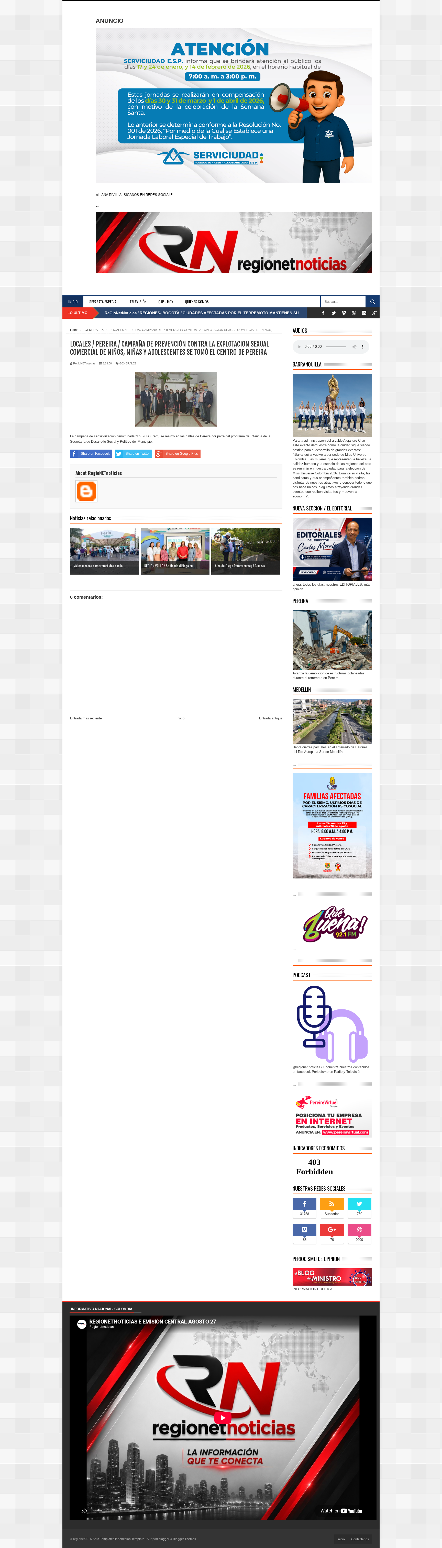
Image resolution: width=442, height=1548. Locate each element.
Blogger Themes (184, 1539)
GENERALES (127, 363)
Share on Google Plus (181, 453)
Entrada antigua (270, 718)
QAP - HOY (165, 301)
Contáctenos (360, 1539)
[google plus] (374, 312)
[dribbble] (354, 312)
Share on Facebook (95, 453)
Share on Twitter (138, 453)
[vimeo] (344, 312)
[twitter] (333, 312)
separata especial (103, 301)
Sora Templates (103, 1539)
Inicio (73, 301)
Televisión (138, 301)
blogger (164, 1539)
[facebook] (323, 312)
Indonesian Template (129, 1539)
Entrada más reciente (86, 718)
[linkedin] (364, 312)
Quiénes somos (197, 301)
